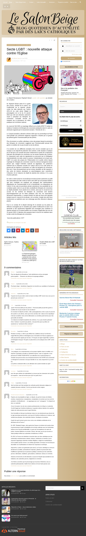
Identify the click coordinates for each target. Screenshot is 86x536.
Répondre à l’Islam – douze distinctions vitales (23, 507)
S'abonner (49, 501)
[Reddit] (27, 230)
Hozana (75, 197)
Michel (12, 272)
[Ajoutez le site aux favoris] (71, 381)
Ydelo (12, 383)
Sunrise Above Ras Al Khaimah (70, 297)
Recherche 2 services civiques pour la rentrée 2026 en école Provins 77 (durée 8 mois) (70, 315)
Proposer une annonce (71, 326)
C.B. (12, 305)
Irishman (13, 293)
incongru (13, 371)
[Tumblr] (32, 230)
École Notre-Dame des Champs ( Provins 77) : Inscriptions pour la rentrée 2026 (71, 305)
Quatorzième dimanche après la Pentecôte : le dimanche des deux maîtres (23, 499)
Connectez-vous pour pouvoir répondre (21, 278)
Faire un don (65, 346)
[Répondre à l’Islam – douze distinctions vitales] (6, 512)
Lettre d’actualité (41, 2)
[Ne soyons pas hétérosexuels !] (6, 521)
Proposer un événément (71, 333)
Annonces (52, 2)
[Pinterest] (18, 230)
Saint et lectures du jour (68, 354)
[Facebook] (13, 230)
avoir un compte (15, 475)
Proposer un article (63, 2)
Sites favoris (65, 357)
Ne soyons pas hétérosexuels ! (19, 515)
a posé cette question (38, 98)
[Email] (37, 230)
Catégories (64, 352)
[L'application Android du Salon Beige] (74, 381)
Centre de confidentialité (69, 360)
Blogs (10, 2)
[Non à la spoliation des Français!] (71, 85)
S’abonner (64, 349)
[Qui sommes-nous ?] (68, 381)
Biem (12, 349)
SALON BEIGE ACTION (71, 67)
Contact (31, 2)
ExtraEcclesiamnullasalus (17, 394)
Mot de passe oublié (77, 54)
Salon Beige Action (21, 2)
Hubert (13, 283)
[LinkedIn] (23, 230)
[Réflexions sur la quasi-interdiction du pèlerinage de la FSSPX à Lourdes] (6, 496)
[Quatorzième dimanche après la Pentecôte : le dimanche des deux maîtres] (6, 504)
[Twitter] (9, 230)
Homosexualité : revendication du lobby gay (18, 45)
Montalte (13, 331)
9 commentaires (16, 60)
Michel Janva (17, 58)
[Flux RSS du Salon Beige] (73, 381)
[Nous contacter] (69, 381)
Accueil (5, 2)
